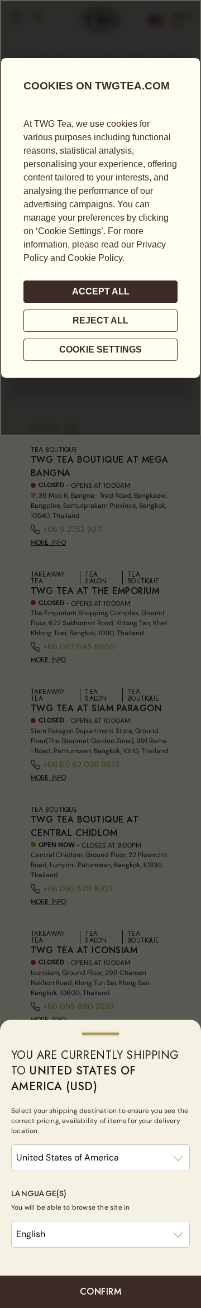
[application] (100, 218)
